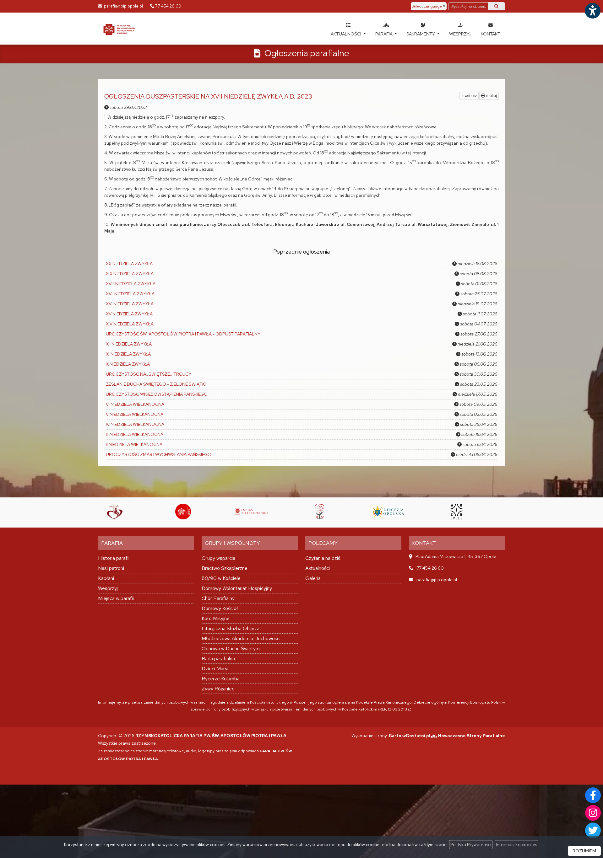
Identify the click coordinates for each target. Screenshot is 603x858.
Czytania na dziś (322, 558)
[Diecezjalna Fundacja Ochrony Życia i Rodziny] (295, 511)
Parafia (384, 34)
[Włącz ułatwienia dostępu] (592, 10)
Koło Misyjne (216, 618)
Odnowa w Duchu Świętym (231, 648)
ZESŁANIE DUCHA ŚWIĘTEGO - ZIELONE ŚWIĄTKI (156, 384)
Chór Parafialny (218, 598)
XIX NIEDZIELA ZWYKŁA (130, 273)
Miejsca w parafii (116, 598)
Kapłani (106, 578)
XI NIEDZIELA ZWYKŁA (128, 354)
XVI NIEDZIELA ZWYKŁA (130, 304)
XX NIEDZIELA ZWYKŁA (129, 263)
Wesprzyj (460, 34)
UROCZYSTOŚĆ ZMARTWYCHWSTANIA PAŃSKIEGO (158, 454)
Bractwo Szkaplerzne (224, 568)
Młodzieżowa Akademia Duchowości (241, 638)
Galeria (313, 578)
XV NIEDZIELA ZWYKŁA (129, 314)
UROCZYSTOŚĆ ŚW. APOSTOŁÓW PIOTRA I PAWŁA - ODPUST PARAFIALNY (183, 334)
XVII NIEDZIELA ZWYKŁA (130, 294)
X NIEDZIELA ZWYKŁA (128, 364)
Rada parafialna (218, 658)
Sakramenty (421, 34)
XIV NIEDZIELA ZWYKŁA (130, 324)
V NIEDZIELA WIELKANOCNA (134, 414)
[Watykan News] (159, 511)
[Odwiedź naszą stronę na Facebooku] (593, 795)
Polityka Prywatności (470, 844)
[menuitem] (348, 28)
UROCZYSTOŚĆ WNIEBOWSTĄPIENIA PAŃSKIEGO (157, 394)
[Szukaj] (496, 6)
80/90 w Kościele (221, 578)
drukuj (491, 95)
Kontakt (490, 34)
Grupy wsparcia (218, 558)
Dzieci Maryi (215, 668)
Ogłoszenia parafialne (306, 53)
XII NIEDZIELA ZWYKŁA (129, 344)
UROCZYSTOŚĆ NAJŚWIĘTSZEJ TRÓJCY (148, 374)
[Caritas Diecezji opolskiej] (227, 511)
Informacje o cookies (516, 844)
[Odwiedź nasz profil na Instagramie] (593, 813)
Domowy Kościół (220, 608)
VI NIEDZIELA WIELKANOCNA (135, 404)
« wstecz (469, 95)
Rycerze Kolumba (221, 678)
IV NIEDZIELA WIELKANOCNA (135, 424)
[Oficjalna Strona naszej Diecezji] (364, 511)
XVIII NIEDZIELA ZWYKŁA (130, 284)
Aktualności (346, 34)
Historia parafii (113, 558)
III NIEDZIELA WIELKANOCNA (134, 434)
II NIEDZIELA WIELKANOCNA (134, 444)
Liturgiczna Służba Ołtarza (230, 628)
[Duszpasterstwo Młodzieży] (500, 511)
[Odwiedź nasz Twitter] (593, 830)
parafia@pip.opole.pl (123, 6)
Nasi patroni (111, 568)
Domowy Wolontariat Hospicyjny (237, 588)
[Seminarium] (432, 511)
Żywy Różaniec (218, 688)
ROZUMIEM (584, 851)
